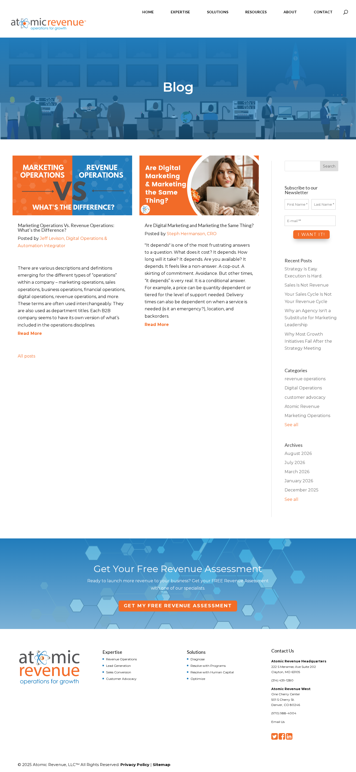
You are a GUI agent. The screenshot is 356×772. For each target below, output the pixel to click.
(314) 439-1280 (282, 680)
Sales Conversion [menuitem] (118, 672)
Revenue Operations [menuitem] (121, 659)
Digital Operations (303, 387)
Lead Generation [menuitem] (118, 665)
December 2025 (301, 490)
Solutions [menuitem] (196, 651)
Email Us (278, 722)
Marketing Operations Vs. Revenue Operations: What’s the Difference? (66, 227)
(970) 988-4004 (283, 713)
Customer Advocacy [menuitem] (121, 678)
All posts (26, 356)
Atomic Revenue (302, 406)
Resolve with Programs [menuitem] (208, 665)
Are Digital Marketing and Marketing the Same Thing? (199, 225)
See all (291, 424)
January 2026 (299, 480)
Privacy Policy (134, 764)
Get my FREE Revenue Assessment (178, 606)
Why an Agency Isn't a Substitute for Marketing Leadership (311, 317)
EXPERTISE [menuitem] (180, 12)
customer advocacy (305, 397)
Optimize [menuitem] (198, 678)
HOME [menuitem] (148, 12)
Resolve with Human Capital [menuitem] (212, 672)
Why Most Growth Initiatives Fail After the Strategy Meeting (308, 341)
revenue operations (305, 378)
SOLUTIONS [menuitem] (217, 12)
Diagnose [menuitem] (198, 659)
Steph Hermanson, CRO (192, 233)
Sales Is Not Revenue (307, 285)
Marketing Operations (307, 415)
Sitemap (161, 764)
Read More (30, 333)
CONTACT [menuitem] (323, 12)
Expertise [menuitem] (112, 651)
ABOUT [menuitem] (290, 12)
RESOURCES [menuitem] (256, 12)
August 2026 (298, 453)
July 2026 (295, 462)
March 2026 (297, 471)
